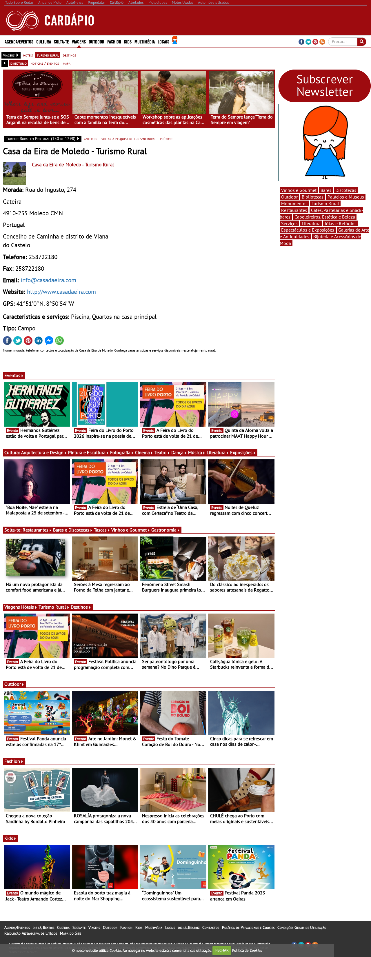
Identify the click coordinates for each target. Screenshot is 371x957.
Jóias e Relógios (341, 223)
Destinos (79, 607)
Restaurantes (35, 530)
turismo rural (48, 55)
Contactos (210, 927)
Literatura (216, 452)
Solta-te (79, 927)
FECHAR (222, 950)
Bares (326, 190)
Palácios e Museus (346, 197)
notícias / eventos (45, 63)
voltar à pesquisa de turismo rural (128, 138)
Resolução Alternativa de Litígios (30, 933)
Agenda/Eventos (19, 41)
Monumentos (294, 203)
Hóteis (27, 607)
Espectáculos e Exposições (307, 230)
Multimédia (153, 927)
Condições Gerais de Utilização (301, 927)
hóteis (28, 55)
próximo (166, 138)
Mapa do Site (70, 933)
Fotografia (120, 452)
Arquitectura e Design (42, 452)
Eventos (12, 375)
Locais (170, 927)
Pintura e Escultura (87, 452)
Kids (128, 41)
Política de (247, 950)
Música (195, 452)
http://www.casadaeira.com (61, 292)
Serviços (289, 223)
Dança (177, 452)
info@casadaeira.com (48, 280)
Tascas (100, 530)
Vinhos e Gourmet (129, 530)
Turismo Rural (52, 607)
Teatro (160, 452)
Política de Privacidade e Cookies (248, 927)
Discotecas (345, 190)
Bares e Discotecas (71, 530)
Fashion (114, 41)
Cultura (63, 927)
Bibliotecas (312, 197)
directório (18, 63)
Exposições (241, 452)
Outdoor (96, 41)
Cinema (142, 452)
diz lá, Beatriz (43, 927)
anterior (90, 138)
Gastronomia (164, 530)
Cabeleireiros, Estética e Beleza (324, 217)
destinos (69, 55)
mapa (66, 63)
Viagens (94, 927)
